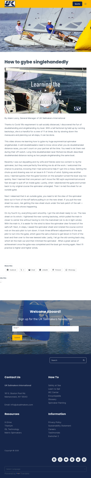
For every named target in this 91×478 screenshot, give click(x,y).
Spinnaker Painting (57, 403)
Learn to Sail (54, 389)
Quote (77, 4)
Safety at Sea (54, 385)
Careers (52, 429)
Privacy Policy (54, 422)
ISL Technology (12, 429)
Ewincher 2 (53, 436)
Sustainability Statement (59, 426)
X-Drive (8, 422)
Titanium (9, 426)
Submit (17, 337)
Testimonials (54, 432)
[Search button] (83, 360)
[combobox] (65, 360)
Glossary (52, 399)
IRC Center (53, 392)
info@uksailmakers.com (22, 405)
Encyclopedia (54, 396)
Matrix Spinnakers (13, 432)
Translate (24, 473)
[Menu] (85, 4)
